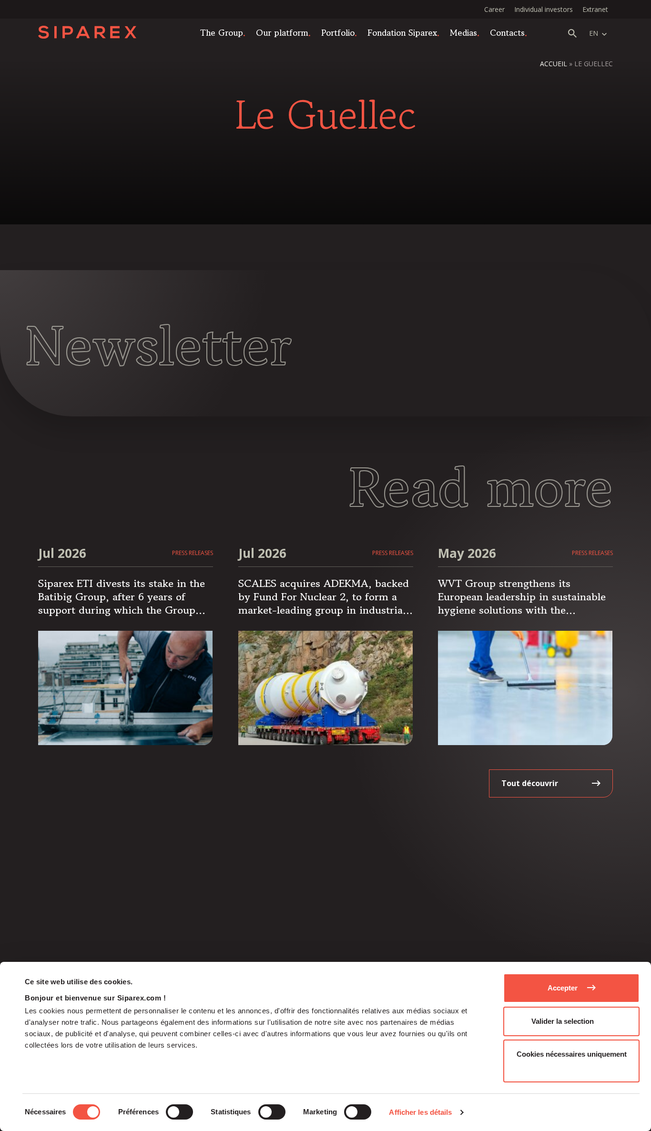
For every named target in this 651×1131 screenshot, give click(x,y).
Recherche (572, 33)
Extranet (595, 9)
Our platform (282, 32)
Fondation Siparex (402, 32)
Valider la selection (562, 1021)
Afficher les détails (420, 1112)
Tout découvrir (529, 783)
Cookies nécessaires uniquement (572, 1054)
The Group (221, 32)
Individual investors (543, 9)
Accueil (553, 63)
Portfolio (338, 32)
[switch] (179, 1112)
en (593, 33)
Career (494, 9)
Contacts (507, 32)
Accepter (563, 988)
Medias (463, 32)
